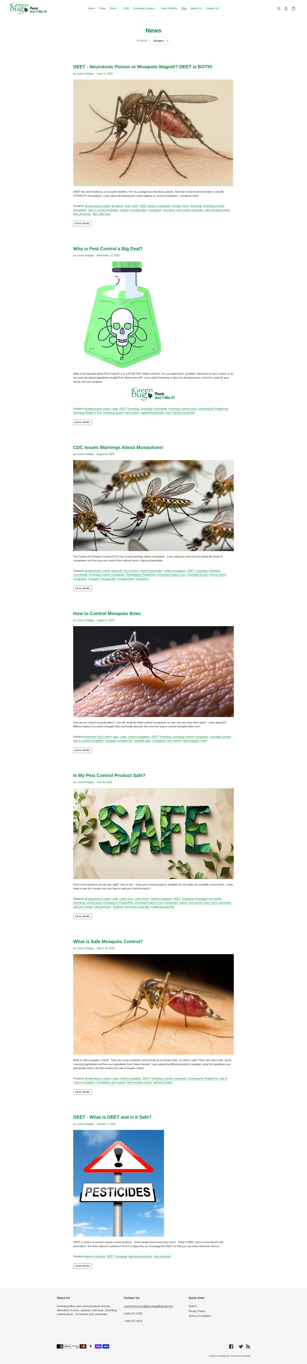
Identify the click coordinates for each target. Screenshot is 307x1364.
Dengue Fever (180, 205)
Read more (82, 223)
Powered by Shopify (240, 1356)
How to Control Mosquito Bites (107, 613)
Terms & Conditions (199, 1315)
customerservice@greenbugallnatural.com (148, 1306)
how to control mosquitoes (103, 210)
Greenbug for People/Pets (213, 408)
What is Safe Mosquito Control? (108, 941)
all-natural (117, 205)
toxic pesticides (82, 213)
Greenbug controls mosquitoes (107, 574)
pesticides (197, 210)
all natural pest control (97, 205)
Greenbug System (113, 412)
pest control (183, 210)
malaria (124, 210)
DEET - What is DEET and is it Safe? (112, 1117)
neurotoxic (169, 210)
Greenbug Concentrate (154, 408)
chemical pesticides (150, 570)
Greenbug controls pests (182, 408)
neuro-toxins (195, 902)
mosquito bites (138, 210)
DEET (135, 205)
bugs (116, 736)
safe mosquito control (217, 210)
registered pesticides (153, 412)
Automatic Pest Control (124, 570)
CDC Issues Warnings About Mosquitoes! (118, 447)
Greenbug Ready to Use (87, 412)
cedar (127, 205)
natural (183, 902)
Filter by (142, 40)
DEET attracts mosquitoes (155, 205)
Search (192, 1306)
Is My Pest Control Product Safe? (109, 775)
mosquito (93, 578)
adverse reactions (95, 1256)
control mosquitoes (175, 570)
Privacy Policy (196, 1311)
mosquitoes (155, 210)
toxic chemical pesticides (180, 412)
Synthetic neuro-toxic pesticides (131, 906)
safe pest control (82, 906)
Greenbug (196, 205)
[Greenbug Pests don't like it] (153, 394)
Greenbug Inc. (223, 1356)
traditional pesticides (162, 906)
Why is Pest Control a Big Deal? (108, 248)
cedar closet (141, 898)
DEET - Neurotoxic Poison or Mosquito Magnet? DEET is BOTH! (142, 66)
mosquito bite (108, 578)
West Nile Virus (102, 213)
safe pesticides (102, 906)
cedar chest (126, 898)
